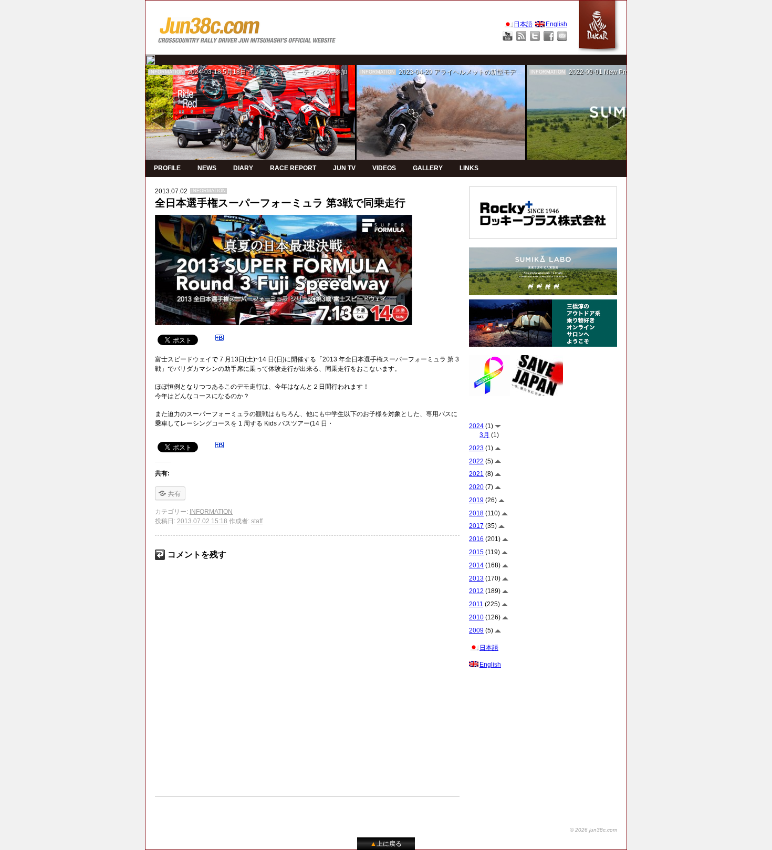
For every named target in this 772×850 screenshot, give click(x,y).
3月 (484, 435)
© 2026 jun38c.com (593, 830)
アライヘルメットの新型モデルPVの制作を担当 (501, 72)
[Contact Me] (562, 36)
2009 (476, 630)
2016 (476, 539)
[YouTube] (508, 36)
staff (257, 521)
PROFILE (167, 168)
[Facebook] (549, 36)
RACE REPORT (293, 168)
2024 (476, 426)
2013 (476, 578)
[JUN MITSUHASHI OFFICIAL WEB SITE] (247, 28)
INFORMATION (166, 72)
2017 (476, 526)
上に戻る (386, 843)
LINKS (469, 168)
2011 (476, 604)
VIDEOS (384, 168)
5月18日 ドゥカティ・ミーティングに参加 (285, 72)
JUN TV (344, 168)
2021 (476, 474)
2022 (476, 461)
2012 (476, 591)
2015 (476, 552)
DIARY (243, 168)
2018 (476, 513)
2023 (476, 448)
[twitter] (150, 60)
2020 (476, 487)
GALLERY (428, 168)
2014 (476, 565)
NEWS (206, 168)
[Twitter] (535, 36)
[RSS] (521, 36)
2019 (476, 500)
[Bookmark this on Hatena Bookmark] (219, 339)
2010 (476, 617)
